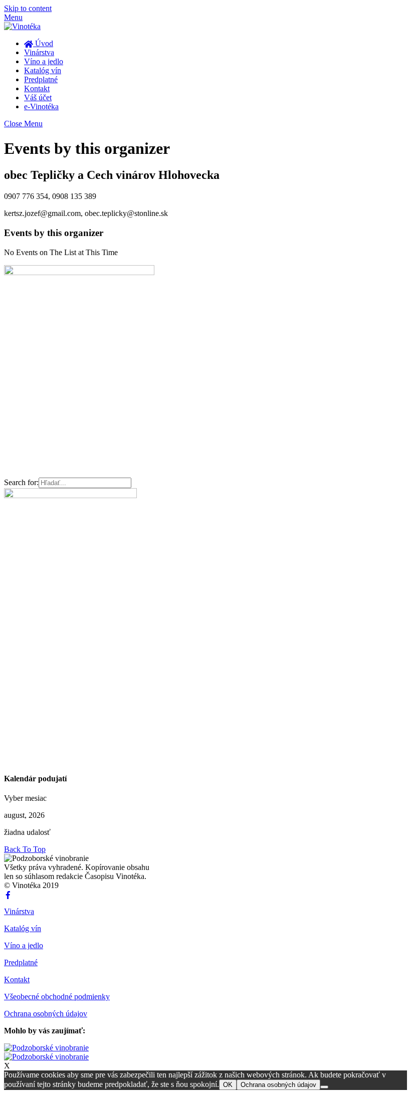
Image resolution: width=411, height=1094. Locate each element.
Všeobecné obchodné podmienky (57, 996)
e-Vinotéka (41, 106)
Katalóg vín (42, 70)
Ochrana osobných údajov (45, 1013)
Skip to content (28, 8)
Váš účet (38, 97)
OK (228, 1084)
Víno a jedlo (43, 61)
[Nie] (324, 1086)
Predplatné (41, 79)
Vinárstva (39, 52)
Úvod (43, 43)
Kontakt (37, 88)
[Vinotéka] (22, 26)
